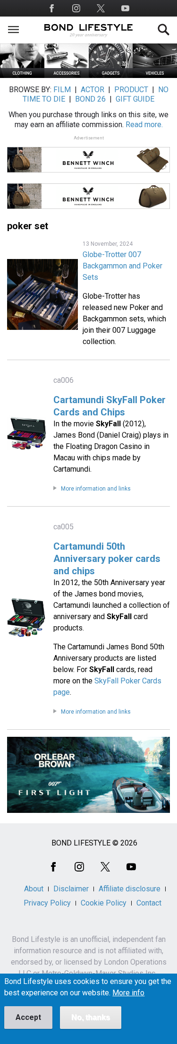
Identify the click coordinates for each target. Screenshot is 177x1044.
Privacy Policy (47, 902)
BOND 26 (90, 99)
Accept (28, 1017)
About (33, 888)
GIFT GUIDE (135, 99)
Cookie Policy (103, 902)
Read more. (144, 124)
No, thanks (90, 1017)
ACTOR (92, 89)
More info (128, 993)
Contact (148, 902)
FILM (62, 89)
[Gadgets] (111, 75)
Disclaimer (71, 888)
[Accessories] (66, 75)
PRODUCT (131, 89)
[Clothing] (22, 75)
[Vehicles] (155, 75)
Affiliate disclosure (129, 888)
